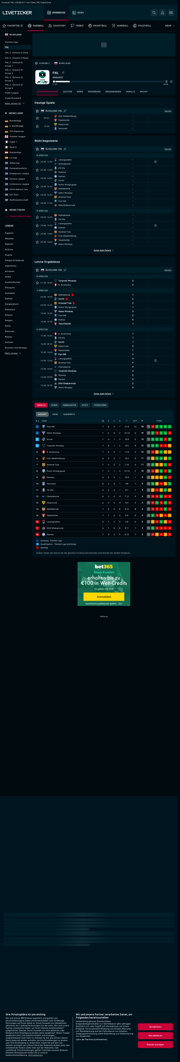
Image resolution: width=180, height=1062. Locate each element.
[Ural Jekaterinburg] (43, 458)
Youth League (12, 92)
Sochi (50, 439)
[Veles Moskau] (43, 433)
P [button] (142, 421)
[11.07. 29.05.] (112, 81)
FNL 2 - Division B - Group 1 (14, 64)
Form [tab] (54, 405)
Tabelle (130, 91)
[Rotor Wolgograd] (43, 471)
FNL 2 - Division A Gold (16, 52)
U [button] (114, 421)
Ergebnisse (94, 91)
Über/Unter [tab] (69, 405)
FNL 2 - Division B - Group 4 (14, 86)
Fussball (44, 63)
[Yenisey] (43, 477)
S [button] (108, 421)
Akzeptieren (155, 1027)
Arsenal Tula (53, 464)
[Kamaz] (43, 534)
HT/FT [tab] (85, 405)
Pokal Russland (13, 98)
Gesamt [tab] (42, 414)
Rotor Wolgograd (56, 471)
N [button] (119, 421)
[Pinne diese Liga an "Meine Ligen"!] (65, 111)
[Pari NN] (43, 426)
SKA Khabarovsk (55, 528)
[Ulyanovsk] (43, 502)
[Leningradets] (43, 522)
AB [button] (103, 421)
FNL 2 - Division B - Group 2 (14, 72)
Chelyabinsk (53, 496)
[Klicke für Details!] (103, 118)
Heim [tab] (55, 414)
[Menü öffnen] (171, 12)
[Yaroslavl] (43, 483)
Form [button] (159, 421)
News (80, 91)
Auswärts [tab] (69, 414)
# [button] (36, 421)
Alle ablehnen (155, 1035)
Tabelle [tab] (41, 405)
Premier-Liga (11, 42)
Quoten (67, 91)
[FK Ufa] (43, 490)
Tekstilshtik (52, 515)
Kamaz (50, 534)
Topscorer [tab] (100, 405)
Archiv (144, 91)
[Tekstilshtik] (43, 515)
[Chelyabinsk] (43, 496)
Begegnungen (113, 91)
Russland (64, 63)
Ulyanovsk (52, 502)
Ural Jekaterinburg (56, 458)
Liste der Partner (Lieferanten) (91, 1039)
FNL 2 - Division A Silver (16, 58)
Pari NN (50, 426)
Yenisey (50, 477)
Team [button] (44, 421)
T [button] (126, 421)
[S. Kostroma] (43, 452)
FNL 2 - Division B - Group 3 (14, 79)
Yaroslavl (51, 483)
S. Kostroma (53, 452)
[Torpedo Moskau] (43, 445)
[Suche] (154, 12)
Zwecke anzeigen (155, 1044)
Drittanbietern (35, 1055)
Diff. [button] (135, 421)
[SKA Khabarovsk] (43, 528)
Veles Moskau (54, 433)
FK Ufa (50, 490)
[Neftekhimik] (43, 509)
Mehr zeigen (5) (13, 103)
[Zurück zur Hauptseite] (22, 12)
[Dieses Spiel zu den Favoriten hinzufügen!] (37, 118)
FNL (7, 47)
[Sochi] (43, 439)
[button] (171, 81)
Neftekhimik (53, 509)
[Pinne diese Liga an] (63, 73)
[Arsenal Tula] (43, 464)
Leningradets (53, 521)
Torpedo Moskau (55, 445)
